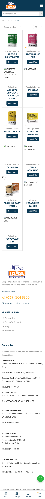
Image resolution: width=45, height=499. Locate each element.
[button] (41, 5)
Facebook (9, 330)
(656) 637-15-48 (12, 449)
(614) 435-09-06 (13, 372)
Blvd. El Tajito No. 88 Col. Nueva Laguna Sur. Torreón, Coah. (21, 463)
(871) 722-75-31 (27, 472)
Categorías (10, 318)
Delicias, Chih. (33, 396)
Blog (7, 326)
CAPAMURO (12, 167)
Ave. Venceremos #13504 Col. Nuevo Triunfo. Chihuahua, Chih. (21, 413)
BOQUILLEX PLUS (12, 131)
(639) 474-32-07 (13, 401)
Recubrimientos (12, 51)
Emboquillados (12, 128)
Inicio (4, 20)
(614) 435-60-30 (27, 372)
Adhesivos (12, 87)
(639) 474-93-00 (27, 401)
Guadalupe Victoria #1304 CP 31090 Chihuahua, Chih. (22, 363)
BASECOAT (33, 90)
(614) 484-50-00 (12, 422)
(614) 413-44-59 (12, 387)
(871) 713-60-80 (13, 472)
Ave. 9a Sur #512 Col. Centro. (14, 396)
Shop (10, 20)
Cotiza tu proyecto (13, 322)
